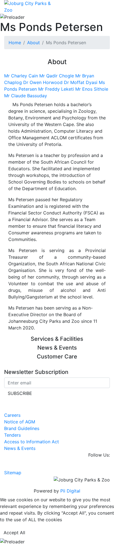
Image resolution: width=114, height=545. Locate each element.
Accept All (14, 532)
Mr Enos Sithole (91, 89)
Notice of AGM (19, 422)
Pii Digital (70, 491)
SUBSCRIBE (20, 393)
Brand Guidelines (21, 428)
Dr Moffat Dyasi (81, 82)
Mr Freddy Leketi (56, 89)
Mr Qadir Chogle (57, 75)
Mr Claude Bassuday (25, 95)
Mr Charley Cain (21, 75)
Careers (12, 415)
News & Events (19, 448)
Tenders (12, 435)
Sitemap (12, 472)
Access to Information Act (31, 441)
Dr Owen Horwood (43, 82)
